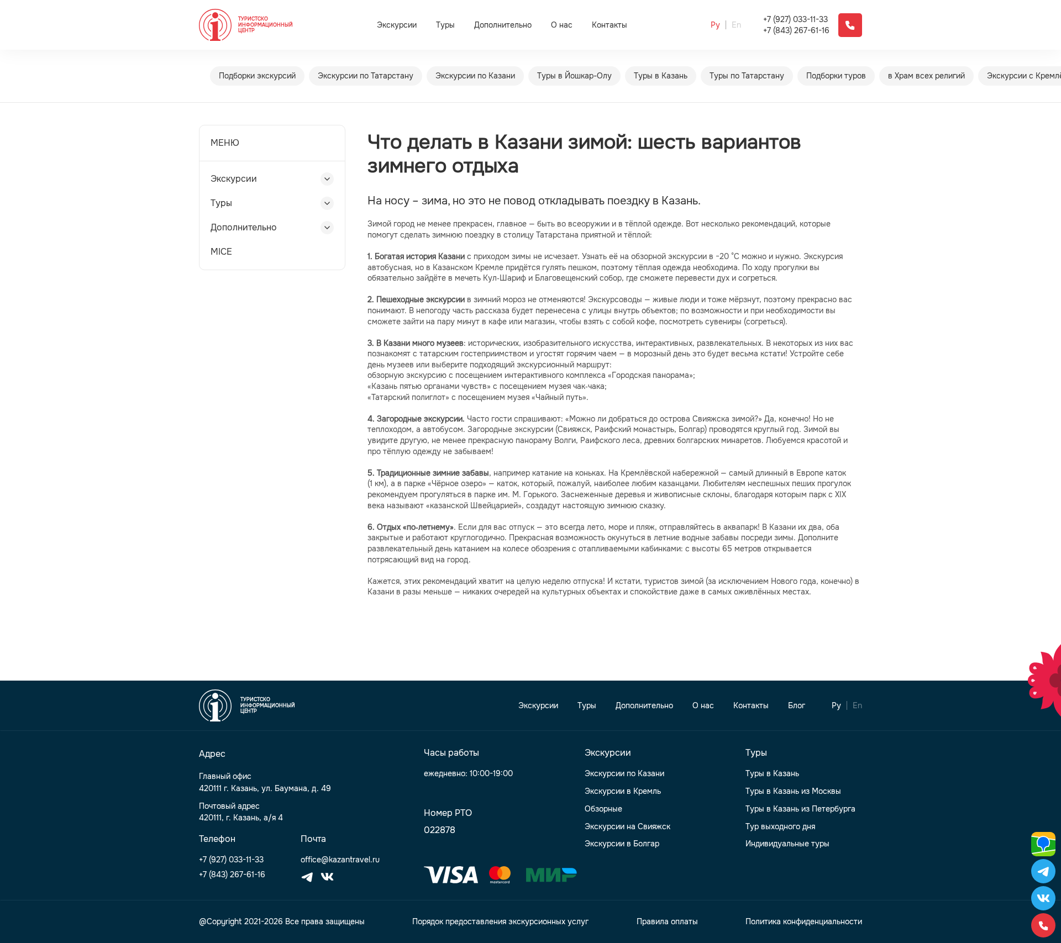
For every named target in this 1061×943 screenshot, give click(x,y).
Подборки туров (836, 76)
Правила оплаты (667, 921)
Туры (445, 25)
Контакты (609, 25)
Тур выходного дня (780, 826)
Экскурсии (397, 25)
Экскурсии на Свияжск (627, 826)
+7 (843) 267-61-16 (796, 30)
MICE (221, 251)
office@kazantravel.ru (340, 860)
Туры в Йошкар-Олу (574, 76)
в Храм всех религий (926, 76)
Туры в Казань (660, 76)
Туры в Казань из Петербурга (800, 809)
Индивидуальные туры (787, 844)
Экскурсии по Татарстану (365, 76)
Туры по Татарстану (747, 76)
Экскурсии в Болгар (622, 844)
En (736, 25)
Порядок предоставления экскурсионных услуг (500, 921)
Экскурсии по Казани (475, 76)
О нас (561, 25)
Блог (796, 705)
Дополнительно (503, 25)
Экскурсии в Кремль (623, 791)
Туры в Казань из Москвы (793, 791)
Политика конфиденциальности (803, 921)
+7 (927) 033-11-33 (795, 19)
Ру (715, 25)
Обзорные (603, 809)
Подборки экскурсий (257, 76)
